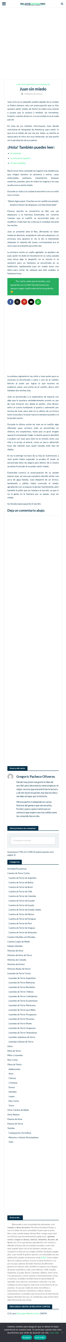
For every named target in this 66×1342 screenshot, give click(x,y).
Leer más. (40, 1337)
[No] (62, 1332)
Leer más (54, 1332)
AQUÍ (43, 1257)
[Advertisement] (33, 43)
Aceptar (27, 1337)
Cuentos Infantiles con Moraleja (33, 84)
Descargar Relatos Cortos (28, 1313)
